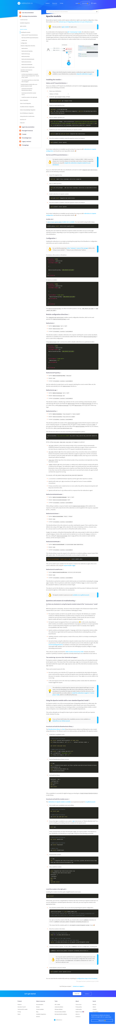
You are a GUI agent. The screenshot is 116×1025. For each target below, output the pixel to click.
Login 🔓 (78, 3)
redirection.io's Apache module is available (59, 802)
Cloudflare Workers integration (27, 106)
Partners (38, 1016)
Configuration (24, 43)
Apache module (23, 29)
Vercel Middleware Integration (26, 113)
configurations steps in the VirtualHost (87, 978)
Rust (63, 729)
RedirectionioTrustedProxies (28, 67)
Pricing (61, 3)
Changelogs (25, 145)
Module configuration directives (28, 45)
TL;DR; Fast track (23, 19)
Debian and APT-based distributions (30, 35)
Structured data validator (60, 1011)
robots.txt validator (59, 1007)
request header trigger (69, 565)
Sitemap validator (59, 1009)
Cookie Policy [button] (108, 1017)
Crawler (24, 134)
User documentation (28, 12)
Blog (37, 1011)
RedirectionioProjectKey (27, 51)
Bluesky (94, 1004)
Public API (22, 122)
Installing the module (25, 32)
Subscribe (77, 993)
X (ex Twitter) (95, 1011)
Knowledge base (26, 138)
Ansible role (24, 40)
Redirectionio (25, 48)
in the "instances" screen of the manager (77, 248)
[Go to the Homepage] (25, 3)
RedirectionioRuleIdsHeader (28, 59)
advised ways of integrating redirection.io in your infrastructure (75, 22)
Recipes (38, 1007)
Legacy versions (26, 141)
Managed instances (27, 130)
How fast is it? (23, 119)
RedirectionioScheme (26, 61)
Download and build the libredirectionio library (27, 89)
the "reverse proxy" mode (74, 32)
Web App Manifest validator (61, 1014)
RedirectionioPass (26, 56)
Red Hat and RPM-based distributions (30, 37)
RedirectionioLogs (26, 53)
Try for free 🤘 (85, 3)
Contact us (87, 993)
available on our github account (81, 595)
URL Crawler (57, 1004)
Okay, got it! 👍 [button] (102, 1020)
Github (94, 1007)
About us (78, 1014)
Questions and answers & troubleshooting (26, 70)
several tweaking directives (56, 644)
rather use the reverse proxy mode (74, 651)
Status (19, 1014)
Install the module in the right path (29, 97)
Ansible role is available (61, 222)
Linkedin (95, 1009)
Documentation (39, 1004)
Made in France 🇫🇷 (80, 1011)
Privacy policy (79, 1007)
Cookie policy (79, 1009)
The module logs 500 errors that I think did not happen (30, 80)
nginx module (23, 26)
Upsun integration (24, 100)
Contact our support (78, 986)
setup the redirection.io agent (84, 74)
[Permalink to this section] (61, 80)
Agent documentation (28, 127)
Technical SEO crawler (23, 1009)
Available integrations (25, 23)
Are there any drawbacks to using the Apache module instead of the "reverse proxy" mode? (30, 75)
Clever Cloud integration (25, 103)
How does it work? (22, 1007)
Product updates (40, 1009)
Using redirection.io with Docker (27, 116)
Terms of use (78, 1004)
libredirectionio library (54, 729)
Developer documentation (29, 16)
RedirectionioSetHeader (27, 64)
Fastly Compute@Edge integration (27, 110)
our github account (90, 802)
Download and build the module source (29, 93)
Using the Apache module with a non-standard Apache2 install (29, 85)
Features (48, 3)
